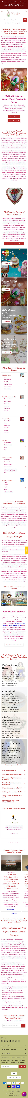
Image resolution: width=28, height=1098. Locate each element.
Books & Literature (8, 445)
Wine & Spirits (7, 389)
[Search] (25, 20)
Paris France (6, 406)
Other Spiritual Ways (8, 491)
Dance (5, 447)
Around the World (8, 399)
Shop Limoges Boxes (14, 116)
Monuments (6, 403)
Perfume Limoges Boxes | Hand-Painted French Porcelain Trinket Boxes (11, 470)
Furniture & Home (7, 386)
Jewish (5, 487)
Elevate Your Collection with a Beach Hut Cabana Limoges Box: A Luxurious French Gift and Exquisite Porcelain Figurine (10, 881)
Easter (5, 423)
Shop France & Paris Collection (14, 645)
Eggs (5, 377)
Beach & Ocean (7, 401)
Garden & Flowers (8, 384)
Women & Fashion (8, 466)
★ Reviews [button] (26, 550)
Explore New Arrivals (14, 120)
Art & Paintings (7, 442)
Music (5, 449)
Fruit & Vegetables (7, 382)
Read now (10, 909)
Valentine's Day (7, 420)
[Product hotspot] (8, 595)
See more (13, 913)
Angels (5, 482)
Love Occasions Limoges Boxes (14, 244)
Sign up (22, 1066)
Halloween (6, 430)
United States (6, 410)
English (13, 1073)
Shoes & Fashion (7, 462)
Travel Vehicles (7, 408)
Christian (6, 484)
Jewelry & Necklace (8, 464)
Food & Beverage (7, 379)
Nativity (5, 489)
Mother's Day (6, 425)
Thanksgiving (6, 432)
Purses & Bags (7, 459)
